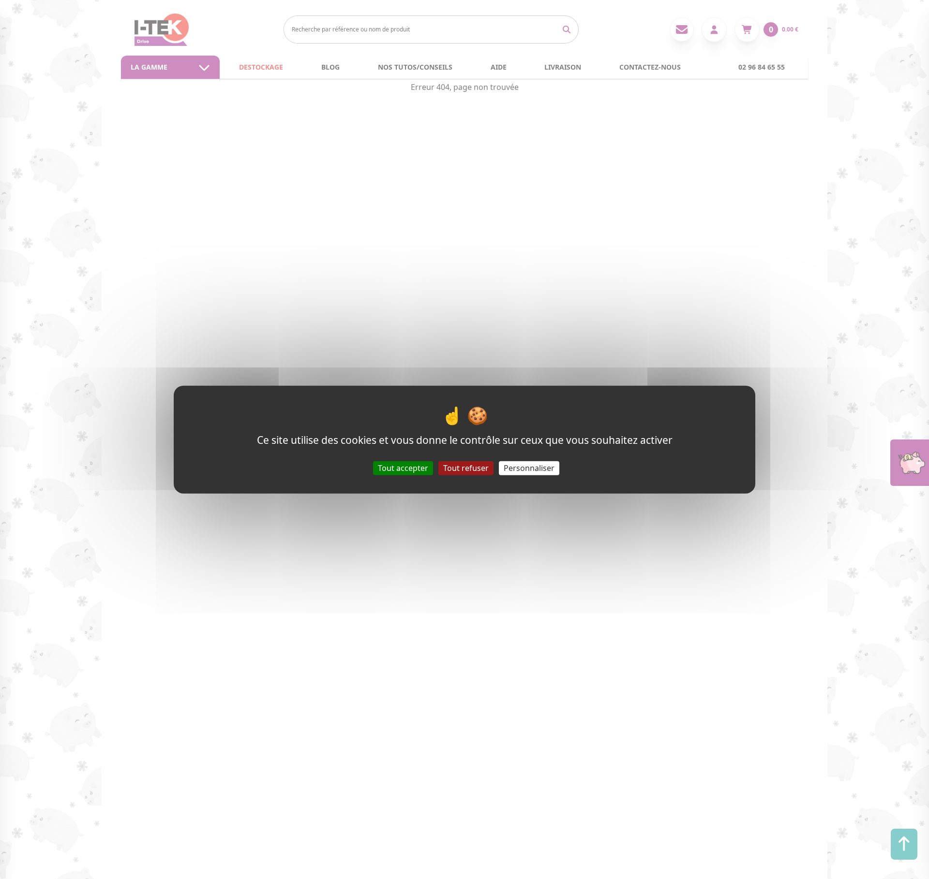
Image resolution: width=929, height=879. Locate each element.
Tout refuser (466, 467)
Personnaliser (529, 467)
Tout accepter (403, 467)
